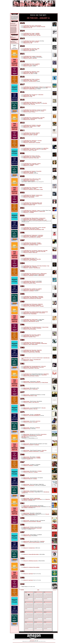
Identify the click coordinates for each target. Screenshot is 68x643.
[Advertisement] (34, 9)
